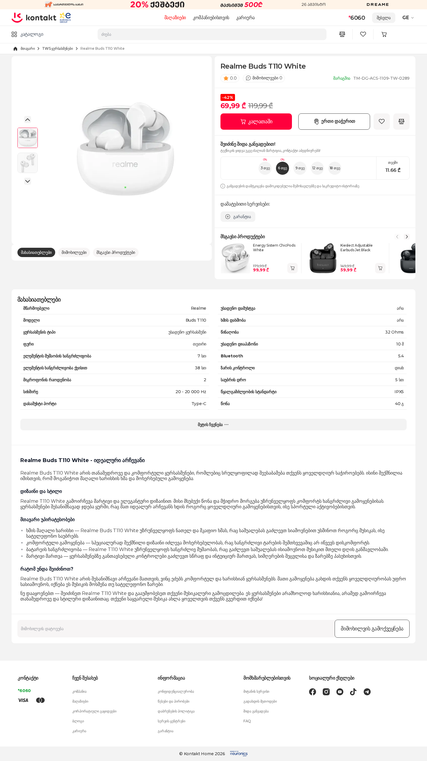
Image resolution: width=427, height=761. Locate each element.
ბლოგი (78, 721)
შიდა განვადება (256, 711)
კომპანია (79, 691)
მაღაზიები (175, 17)
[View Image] (27, 138)
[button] (408, 18)
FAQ (247, 721)
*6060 (24, 690)
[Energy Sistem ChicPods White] (235, 258)
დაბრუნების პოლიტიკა (176, 711)
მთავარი (28, 48)
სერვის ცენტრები (171, 721)
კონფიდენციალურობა (176, 691)
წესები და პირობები (173, 701)
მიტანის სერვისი (256, 691)
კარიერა (245, 17)
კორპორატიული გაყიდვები (94, 711)
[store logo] (34, 17)
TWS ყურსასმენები (57, 48)
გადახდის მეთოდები (260, 701)
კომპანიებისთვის (211, 17)
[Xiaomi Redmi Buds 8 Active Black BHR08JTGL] (411, 258)
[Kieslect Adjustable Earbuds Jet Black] (323, 258)
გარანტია (165, 731)
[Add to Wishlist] (382, 121)
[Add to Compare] (401, 121)
